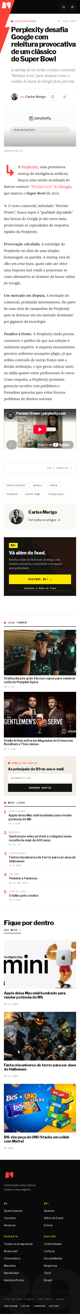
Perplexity (29, 166)
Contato (10, 1218)
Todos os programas (18, 1244)
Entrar (48, 1225)
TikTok (25, 1306)
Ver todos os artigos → (44, 519)
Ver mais (12, 930)
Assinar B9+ (40, 579)
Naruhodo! (11, 1273)
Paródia (12, 494)
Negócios (50, 1265)
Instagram (10, 1306)
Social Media (53, 1258)
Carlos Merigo (35, 96)
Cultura (49, 1251)
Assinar (49, 1211)
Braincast (11, 1251)
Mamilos (10, 1265)
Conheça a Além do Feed (40, 588)
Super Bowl (33, 494)
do (50, 186)
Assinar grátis (40, 787)
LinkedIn (39, 1306)
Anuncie (10, 1225)
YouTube (54, 1306)
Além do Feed (53, 1218)
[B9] (7, 4)
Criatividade (26, 21)
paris (53, 485)
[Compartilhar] (64, 96)
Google (37, 485)
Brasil (48, 1280)
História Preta (14, 1280)
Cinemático (12, 1258)
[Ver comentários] (53, 96)
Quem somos (13, 1211)
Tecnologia (56, 494)
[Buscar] (63, 7)
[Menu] (72, 7)
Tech (47, 1273)
